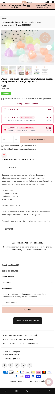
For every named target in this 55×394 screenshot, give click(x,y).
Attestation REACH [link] (30, 146)
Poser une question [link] (11, 146)
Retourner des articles (27, 320)
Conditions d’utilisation (12, 339)
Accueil (4, 19)
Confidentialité (31, 335)
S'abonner (27, 310)
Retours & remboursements (14, 344)
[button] (49, 47)
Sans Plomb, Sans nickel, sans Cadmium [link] (20, 149)
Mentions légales (16, 335)
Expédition (28, 339)
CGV (5, 335)
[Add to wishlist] (4, 155)
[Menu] (16, 391)
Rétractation (33, 344)
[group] (27, 47)
